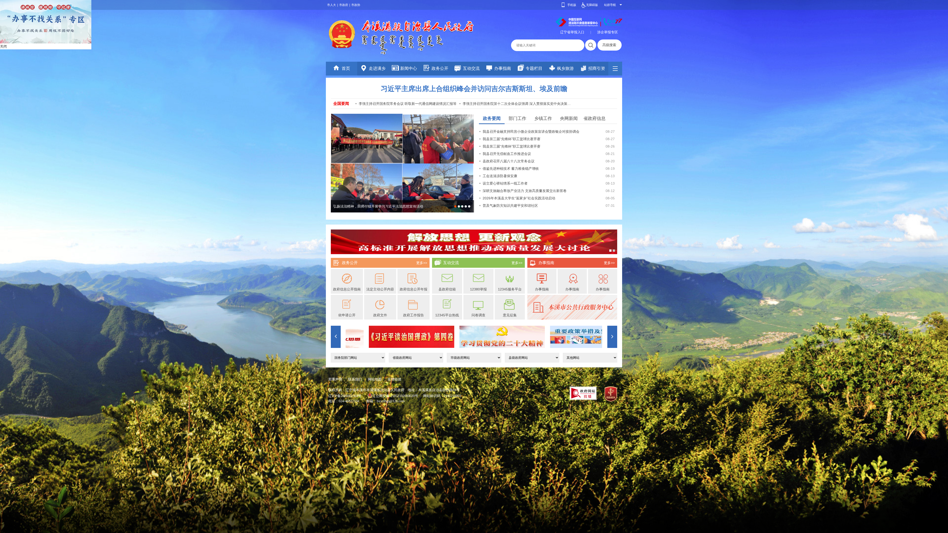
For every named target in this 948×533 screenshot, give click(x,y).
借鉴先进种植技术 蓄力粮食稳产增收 (511, 169)
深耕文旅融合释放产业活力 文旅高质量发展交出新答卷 (525, 191)
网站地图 (375, 379)
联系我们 (355, 379)
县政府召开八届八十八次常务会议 (508, 161)
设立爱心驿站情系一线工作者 (505, 183)
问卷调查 (478, 315)
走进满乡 (377, 68)
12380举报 (478, 289)
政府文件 (380, 315)
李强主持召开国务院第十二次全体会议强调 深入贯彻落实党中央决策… (517, 104)
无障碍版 (592, 5)
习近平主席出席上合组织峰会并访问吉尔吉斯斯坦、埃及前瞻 (474, 89)
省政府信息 (594, 118)
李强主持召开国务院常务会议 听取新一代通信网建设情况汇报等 (407, 104)
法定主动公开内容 (380, 289)
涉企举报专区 (607, 32)
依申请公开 (347, 315)
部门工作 (517, 118)
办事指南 (502, 68)
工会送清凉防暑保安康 (500, 176)
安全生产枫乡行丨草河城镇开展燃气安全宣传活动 (371, 206)
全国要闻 (341, 103)
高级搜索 (609, 45)
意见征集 (510, 315)
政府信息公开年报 (413, 289)
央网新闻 (569, 118)
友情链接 (394, 379)
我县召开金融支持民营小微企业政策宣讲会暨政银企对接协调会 (531, 131)
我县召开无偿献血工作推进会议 (507, 154)
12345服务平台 (510, 289)
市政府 (343, 5)
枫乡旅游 (565, 68)
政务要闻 (492, 118)
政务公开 (440, 68)
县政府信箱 (447, 289)
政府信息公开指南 (347, 289)
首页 (346, 68)
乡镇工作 (543, 118)
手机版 (571, 5)
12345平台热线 (447, 315)
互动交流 (471, 68)
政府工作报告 (413, 315)
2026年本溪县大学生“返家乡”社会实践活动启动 (519, 198)
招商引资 (596, 68)
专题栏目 (534, 68)
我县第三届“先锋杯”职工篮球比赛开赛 (511, 139)
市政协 (355, 5)
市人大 (331, 5)
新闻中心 (408, 68)
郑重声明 (335, 379)
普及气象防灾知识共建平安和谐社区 (510, 206)
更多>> (421, 263)
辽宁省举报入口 (572, 32)
